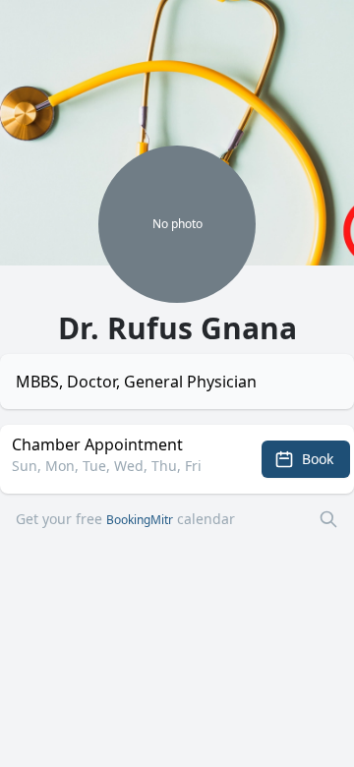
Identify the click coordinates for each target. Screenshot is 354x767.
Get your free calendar (125, 518)
